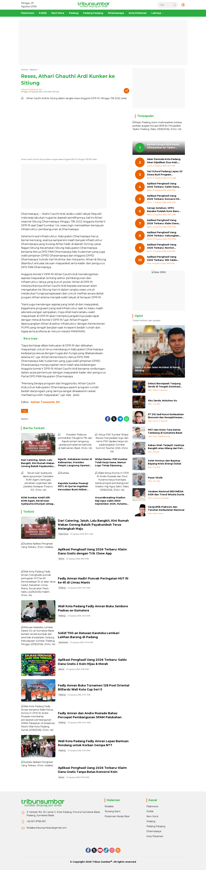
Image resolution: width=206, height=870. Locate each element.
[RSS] (118, 850)
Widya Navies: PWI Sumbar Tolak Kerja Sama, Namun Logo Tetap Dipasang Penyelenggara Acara (111, 462)
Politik (149, 811)
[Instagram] (112, 850)
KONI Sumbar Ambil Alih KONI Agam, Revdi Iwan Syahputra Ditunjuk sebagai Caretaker (38, 501)
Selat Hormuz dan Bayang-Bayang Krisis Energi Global (164, 462)
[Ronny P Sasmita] (138, 417)
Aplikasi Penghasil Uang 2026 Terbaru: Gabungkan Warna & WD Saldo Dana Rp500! (163, 234)
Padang (62, 588)
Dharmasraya (153, 831)
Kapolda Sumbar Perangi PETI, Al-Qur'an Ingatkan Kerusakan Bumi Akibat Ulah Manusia (73, 486)
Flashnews (63, 534)
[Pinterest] (100, 850)
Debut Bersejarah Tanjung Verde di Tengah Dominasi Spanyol (164, 385)
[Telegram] (120, 419)
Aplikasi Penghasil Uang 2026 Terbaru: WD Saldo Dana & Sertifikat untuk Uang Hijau (162, 258)
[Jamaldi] (138, 448)
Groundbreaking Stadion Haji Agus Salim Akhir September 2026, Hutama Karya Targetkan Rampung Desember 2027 (111, 501)
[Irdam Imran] (138, 509)
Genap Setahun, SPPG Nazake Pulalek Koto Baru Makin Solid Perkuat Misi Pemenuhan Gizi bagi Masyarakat (163, 210)
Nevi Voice (152, 816)
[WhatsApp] (126, 419)
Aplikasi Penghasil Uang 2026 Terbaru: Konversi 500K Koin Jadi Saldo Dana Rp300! (164, 197)
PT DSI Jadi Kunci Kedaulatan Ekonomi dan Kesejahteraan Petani (166, 416)
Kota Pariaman (154, 836)
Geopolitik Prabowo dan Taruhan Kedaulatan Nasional (166, 508)
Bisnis (61, 559)
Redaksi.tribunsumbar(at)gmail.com (47, 827)
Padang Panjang (155, 826)
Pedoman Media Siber (117, 816)
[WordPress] (106, 850)
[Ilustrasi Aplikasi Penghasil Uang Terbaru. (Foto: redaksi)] (38, 554)
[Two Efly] (138, 402)
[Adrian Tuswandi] (138, 386)
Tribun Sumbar (101, 861)
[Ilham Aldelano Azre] (138, 432)
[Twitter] (114, 419)
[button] (174, 4)
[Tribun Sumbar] (94, 4)
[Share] (126, 90)
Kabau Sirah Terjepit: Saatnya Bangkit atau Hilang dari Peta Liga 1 (166, 447)
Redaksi (109, 806)
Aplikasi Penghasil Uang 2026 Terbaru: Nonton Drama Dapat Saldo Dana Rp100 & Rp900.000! (162, 246)
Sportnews (63, 642)
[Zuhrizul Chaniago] (138, 494)
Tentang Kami (112, 811)
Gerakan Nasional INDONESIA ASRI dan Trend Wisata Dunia (166, 493)
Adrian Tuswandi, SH (31, 89)
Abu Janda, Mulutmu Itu (162, 400)
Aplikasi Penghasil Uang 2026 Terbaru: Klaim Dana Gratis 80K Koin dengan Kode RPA (162, 222)
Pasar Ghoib (155, 477)
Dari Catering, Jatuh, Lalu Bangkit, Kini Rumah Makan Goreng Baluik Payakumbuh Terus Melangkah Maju (38, 463)
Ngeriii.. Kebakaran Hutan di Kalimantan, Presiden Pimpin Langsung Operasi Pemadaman (75, 462)
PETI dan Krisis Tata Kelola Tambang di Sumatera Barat (165, 431)
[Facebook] (107, 419)
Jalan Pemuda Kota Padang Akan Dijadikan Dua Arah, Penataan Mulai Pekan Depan (163, 161)
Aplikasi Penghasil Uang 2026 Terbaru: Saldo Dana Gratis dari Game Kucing (163, 185)
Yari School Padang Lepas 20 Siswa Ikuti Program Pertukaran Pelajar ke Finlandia (164, 173)
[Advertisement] (103, 42)
